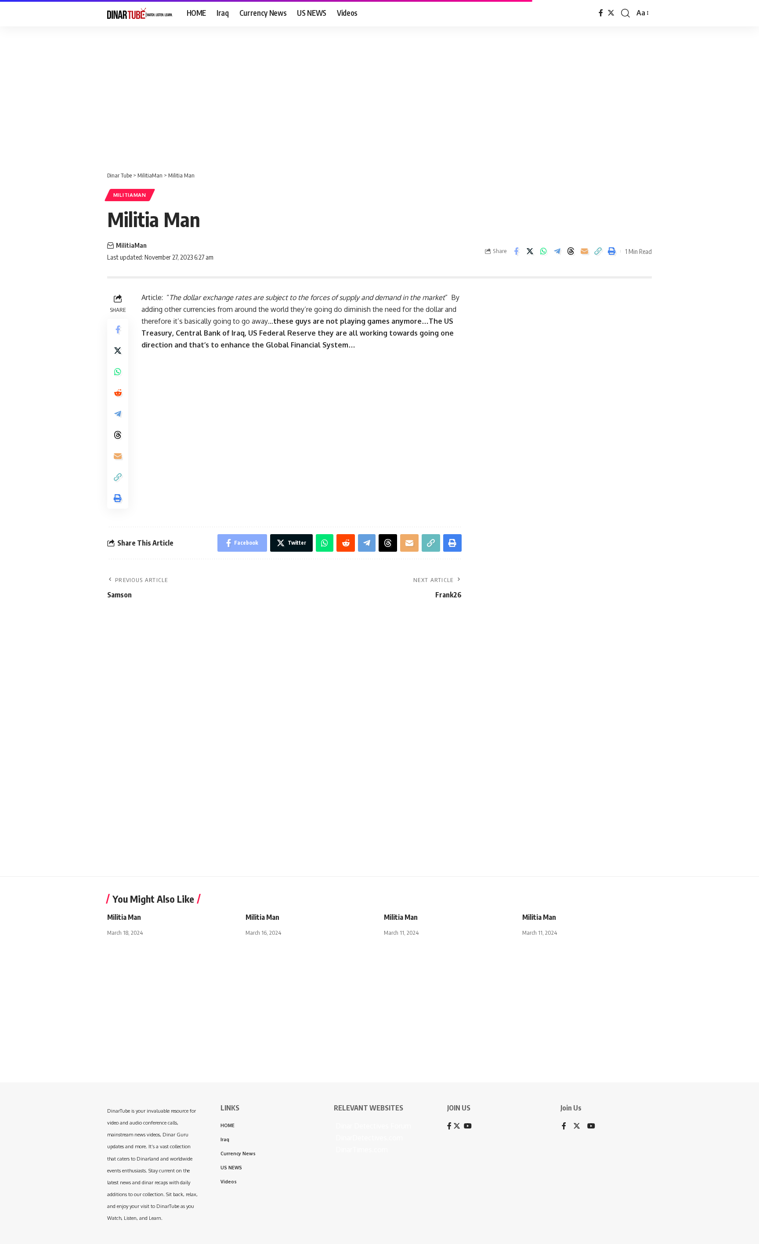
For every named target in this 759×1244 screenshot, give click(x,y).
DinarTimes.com (361, 1149)
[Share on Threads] (570, 251)
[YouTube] (591, 1126)
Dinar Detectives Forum (372, 1125)
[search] (625, 13)
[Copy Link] (598, 251)
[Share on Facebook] (516, 251)
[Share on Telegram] (557, 251)
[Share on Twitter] (530, 251)
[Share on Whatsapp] (543, 251)
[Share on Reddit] (117, 392)
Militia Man (124, 917)
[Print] (611, 251)
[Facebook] (600, 13)
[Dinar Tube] (140, 13)
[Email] (584, 251)
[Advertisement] (272, 94)
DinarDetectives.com (368, 1137)
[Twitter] (611, 13)
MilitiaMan (129, 195)
